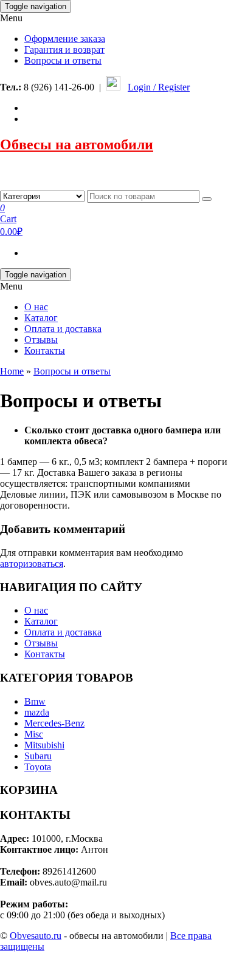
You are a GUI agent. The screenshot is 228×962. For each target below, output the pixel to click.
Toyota (37, 767)
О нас (36, 307)
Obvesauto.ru (35, 935)
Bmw (35, 701)
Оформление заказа (64, 38)
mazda (36, 712)
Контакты (44, 350)
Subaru (38, 756)
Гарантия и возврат (64, 49)
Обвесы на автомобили (76, 144)
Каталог (41, 318)
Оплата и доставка (63, 328)
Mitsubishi (44, 745)
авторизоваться (31, 563)
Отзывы (41, 339)
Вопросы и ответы (63, 60)
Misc (33, 734)
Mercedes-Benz (54, 723)
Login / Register (159, 87)
